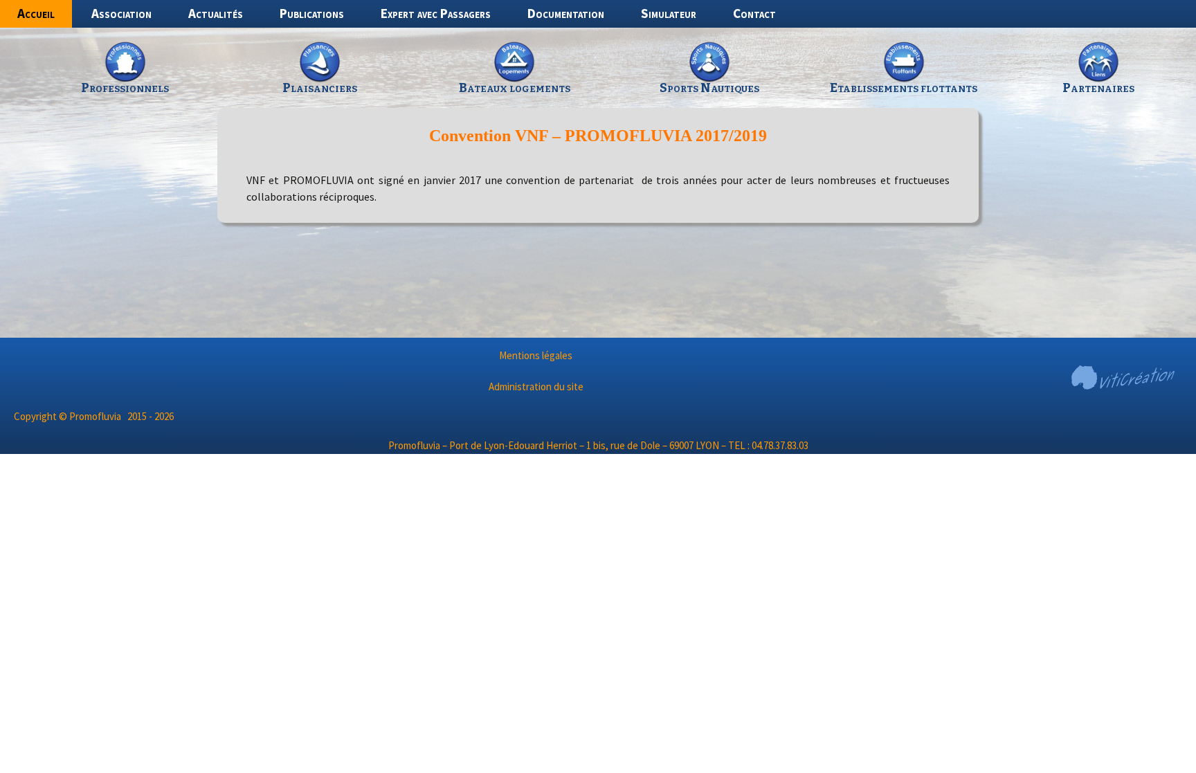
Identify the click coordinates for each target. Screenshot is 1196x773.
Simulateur (668, 13)
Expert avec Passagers (436, 13)
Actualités (215, 13)
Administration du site (536, 386)
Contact (754, 13)
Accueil (36, 13)
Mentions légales (535, 355)
